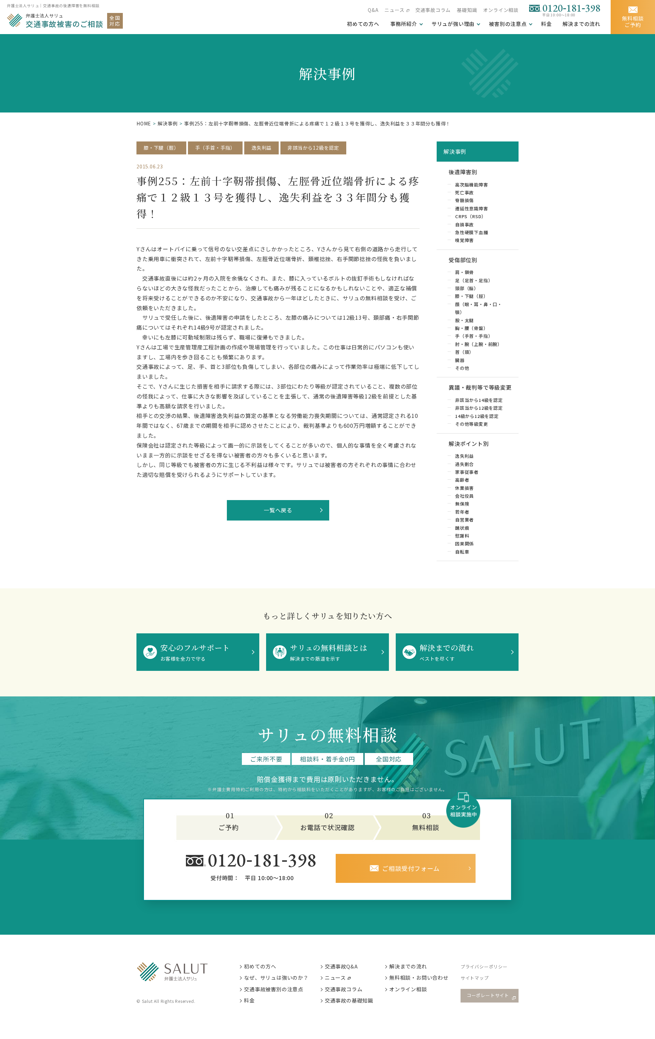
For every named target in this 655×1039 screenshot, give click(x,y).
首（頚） (464, 352)
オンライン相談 (501, 9)
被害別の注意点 (508, 23)
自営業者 (464, 519)
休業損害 (464, 488)
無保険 (462, 503)
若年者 (462, 512)
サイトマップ (475, 978)
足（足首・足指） (474, 280)
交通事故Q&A (341, 966)
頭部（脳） (467, 288)
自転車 (462, 551)
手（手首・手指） (215, 147)
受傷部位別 (463, 260)
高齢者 (462, 480)
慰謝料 (462, 535)
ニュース (394, 9)
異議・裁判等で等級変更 (480, 387)
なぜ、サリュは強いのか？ (276, 977)
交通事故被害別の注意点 (273, 989)
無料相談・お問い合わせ (419, 977)
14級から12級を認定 (477, 416)
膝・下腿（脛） (161, 147)
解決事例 (168, 123)
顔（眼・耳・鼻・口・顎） (478, 308)
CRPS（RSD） (470, 216)
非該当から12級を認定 (313, 147)
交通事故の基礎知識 (349, 1000)
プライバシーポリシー (484, 966)
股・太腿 (464, 320)
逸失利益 (261, 147)
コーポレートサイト (488, 995)
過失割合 (464, 464)
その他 (462, 368)
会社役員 (464, 496)
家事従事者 (467, 472)
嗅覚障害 (464, 240)
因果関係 (464, 543)
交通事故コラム (433, 9)
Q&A (373, 9)
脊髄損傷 (464, 200)
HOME (143, 123)
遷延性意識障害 (471, 208)
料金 (546, 23)
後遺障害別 (463, 172)
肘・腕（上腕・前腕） (478, 344)
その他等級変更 (471, 424)
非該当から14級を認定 (479, 400)
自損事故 (464, 224)
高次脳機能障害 (471, 184)
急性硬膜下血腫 (471, 232)
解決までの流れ (581, 23)
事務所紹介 (403, 23)
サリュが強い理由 (453, 23)
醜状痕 (462, 528)
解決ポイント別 (469, 443)
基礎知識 (467, 9)
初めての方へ (260, 966)
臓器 (460, 360)
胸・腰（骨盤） (471, 328)
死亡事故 (464, 192)
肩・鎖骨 (464, 272)
